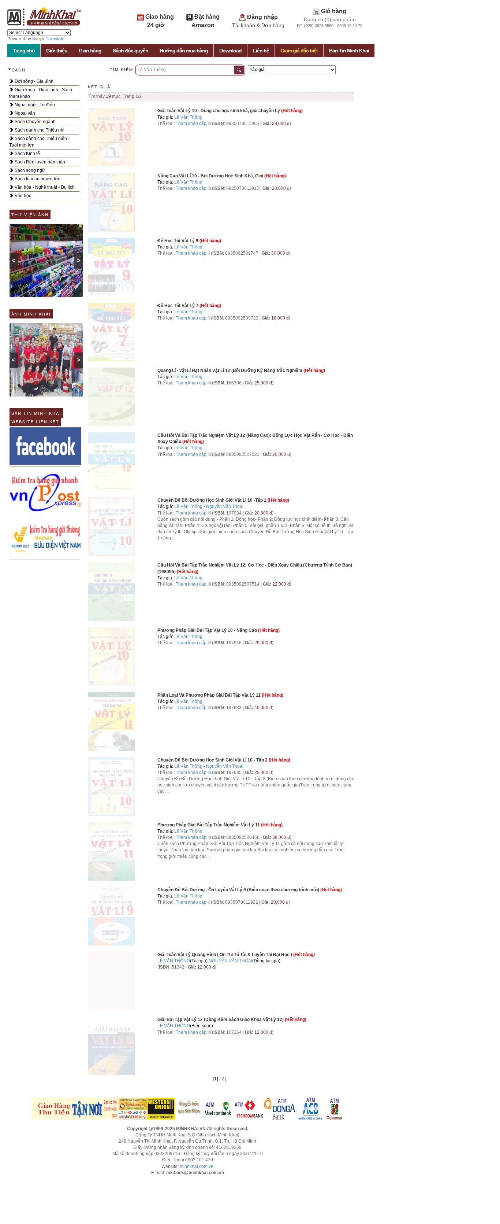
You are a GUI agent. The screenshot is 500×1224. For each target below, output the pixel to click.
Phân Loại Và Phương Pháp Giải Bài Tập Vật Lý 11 (209, 695)
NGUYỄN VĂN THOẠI (230, 960)
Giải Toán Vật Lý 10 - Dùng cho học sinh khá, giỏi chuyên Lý (218, 110)
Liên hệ (261, 51)
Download (230, 51)
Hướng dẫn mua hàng (184, 51)
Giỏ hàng (333, 11)
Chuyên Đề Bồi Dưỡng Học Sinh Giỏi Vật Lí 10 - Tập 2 (212, 760)
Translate (55, 38)
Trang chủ (24, 51)
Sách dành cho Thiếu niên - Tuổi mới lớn (39, 142)
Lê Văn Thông (188, 117)
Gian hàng (90, 51)
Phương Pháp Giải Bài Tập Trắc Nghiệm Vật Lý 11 (208, 824)
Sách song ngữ (29, 170)
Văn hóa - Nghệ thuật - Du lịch (44, 187)
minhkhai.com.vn (196, 1166)
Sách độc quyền (130, 51)
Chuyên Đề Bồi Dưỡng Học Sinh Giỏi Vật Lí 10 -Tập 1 (211, 500)
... (173, 538)
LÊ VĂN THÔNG (173, 960)
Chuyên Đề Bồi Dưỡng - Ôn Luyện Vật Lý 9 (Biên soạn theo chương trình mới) (238, 889)
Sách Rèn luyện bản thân (39, 162)
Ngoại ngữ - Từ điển (34, 104)
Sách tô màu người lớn (37, 178)
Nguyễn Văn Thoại (224, 506)
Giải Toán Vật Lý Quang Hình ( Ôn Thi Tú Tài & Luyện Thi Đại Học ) (224, 954)
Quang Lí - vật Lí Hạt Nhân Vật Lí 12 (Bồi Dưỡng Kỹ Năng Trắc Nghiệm (229, 370)
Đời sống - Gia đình (33, 81)
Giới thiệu (56, 51)
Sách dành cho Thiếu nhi (39, 130)
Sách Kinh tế (27, 153)
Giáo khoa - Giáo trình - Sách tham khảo (40, 93)
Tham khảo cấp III (193, 123)
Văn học (22, 195)
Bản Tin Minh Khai (349, 51)
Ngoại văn (24, 113)
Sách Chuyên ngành (35, 121)
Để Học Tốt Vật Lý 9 (177, 240)
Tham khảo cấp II (193, 253)
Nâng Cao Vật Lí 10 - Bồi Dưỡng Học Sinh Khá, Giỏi (210, 175)
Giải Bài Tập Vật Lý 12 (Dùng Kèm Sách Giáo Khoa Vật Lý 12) (220, 1019)
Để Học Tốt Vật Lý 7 (177, 305)
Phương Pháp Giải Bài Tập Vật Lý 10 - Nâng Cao (207, 630)
